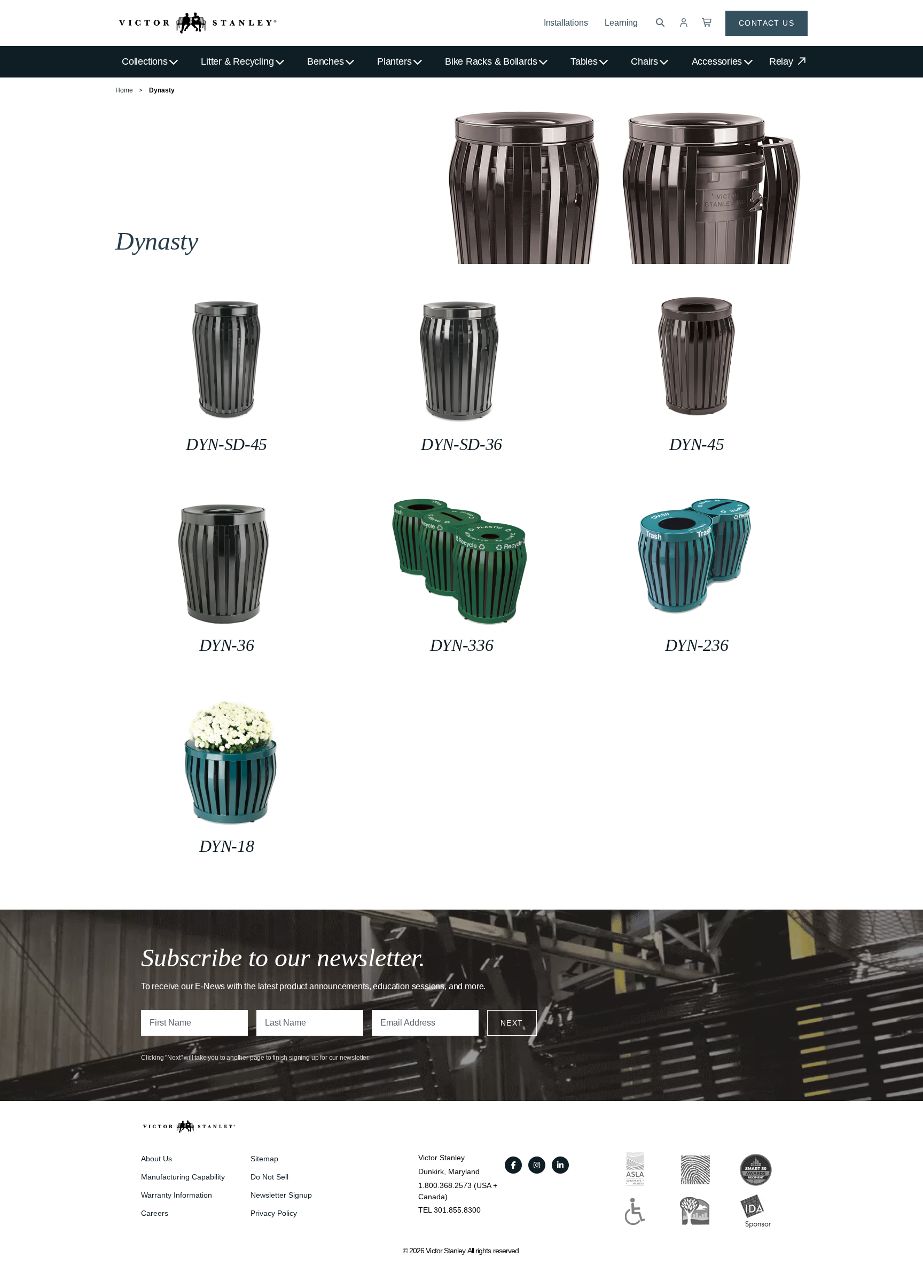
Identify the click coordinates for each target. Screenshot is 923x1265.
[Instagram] (536, 1165)
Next (511, 1023)
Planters (394, 61)
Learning (621, 22)
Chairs (644, 61)
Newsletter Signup (281, 1195)
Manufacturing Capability (183, 1177)
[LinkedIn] (560, 1165)
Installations (566, 22)
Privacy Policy (274, 1213)
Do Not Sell (269, 1177)
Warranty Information (176, 1195)
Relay (782, 61)
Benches (325, 61)
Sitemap (264, 1158)
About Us (156, 1158)
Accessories (717, 61)
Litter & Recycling (237, 61)
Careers (154, 1213)
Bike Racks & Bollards (491, 61)
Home (124, 90)
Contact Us (766, 23)
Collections (145, 61)
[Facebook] (513, 1165)
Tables (584, 61)
